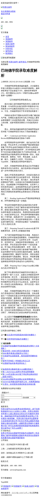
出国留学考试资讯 (24, 435)
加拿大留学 (10, 44)
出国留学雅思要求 (17, 438)
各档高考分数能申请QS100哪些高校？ (18, 369)
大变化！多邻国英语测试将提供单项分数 (19, 384)
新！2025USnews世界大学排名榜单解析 (18, 372)
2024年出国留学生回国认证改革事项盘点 (19, 379)
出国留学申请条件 (19, 433)
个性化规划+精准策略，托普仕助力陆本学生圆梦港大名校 (19, 418)
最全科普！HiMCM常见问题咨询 (16, 351)
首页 (7, 37)
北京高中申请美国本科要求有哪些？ (21, 335)
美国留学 (9, 39)
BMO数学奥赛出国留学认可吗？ (16, 353)
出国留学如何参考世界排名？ (14, 363)
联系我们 (9, 53)
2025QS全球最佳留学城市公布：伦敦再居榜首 (21, 382)
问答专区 (9, 49)
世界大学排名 (6, 433)
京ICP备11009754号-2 (20, 493)
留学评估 (9, 51)
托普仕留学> (14, 62)
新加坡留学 (10, 46)
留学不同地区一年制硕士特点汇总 (16, 361)
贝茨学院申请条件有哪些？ (18, 339)
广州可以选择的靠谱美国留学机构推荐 (21, 426)
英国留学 (9, 41)
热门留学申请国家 (10, 435)
